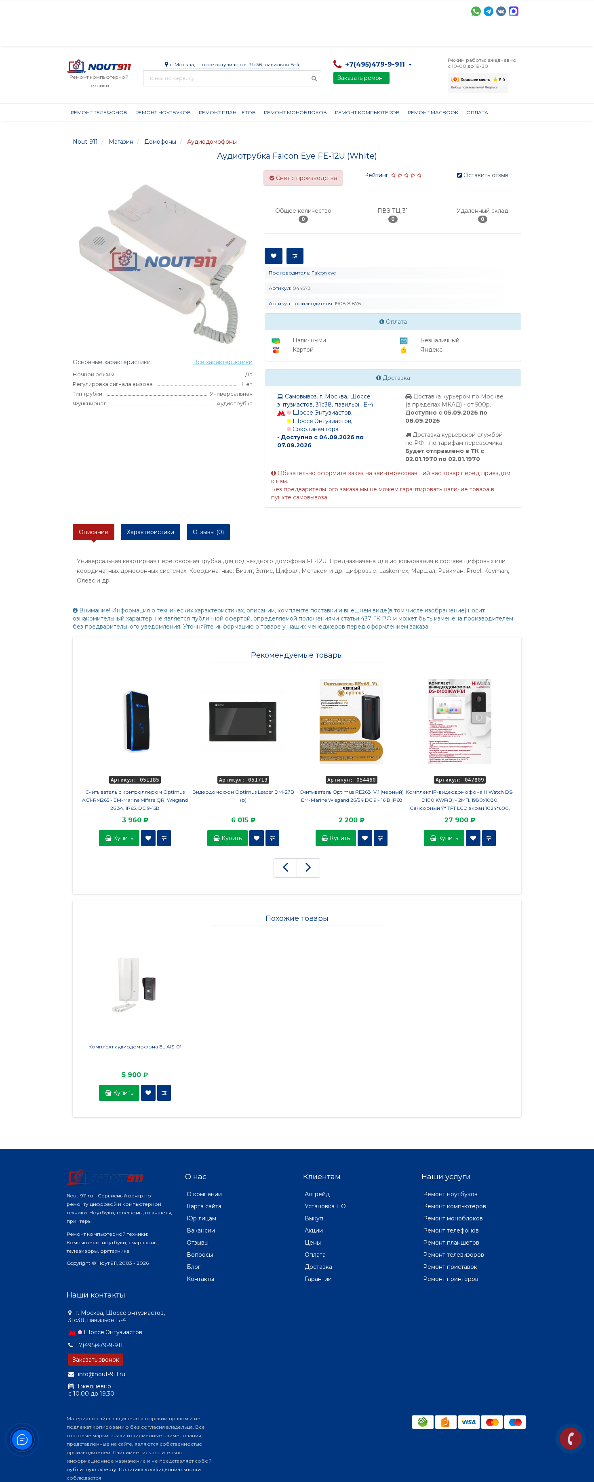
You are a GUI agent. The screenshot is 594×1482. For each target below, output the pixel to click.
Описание (93, 532)
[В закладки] (148, 838)
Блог (193, 1266)
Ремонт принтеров (450, 1279)
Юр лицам (201, 1218)
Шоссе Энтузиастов (113, 1332)
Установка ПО (325, 1206)
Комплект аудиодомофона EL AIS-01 (134, 1047)
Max (513, 11)
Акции (208, 36)
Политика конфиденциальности (160, 1469)
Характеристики (150, 532)
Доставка (140, 36)
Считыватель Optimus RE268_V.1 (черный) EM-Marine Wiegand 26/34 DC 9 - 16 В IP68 (351, 796)
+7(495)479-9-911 (99, 1345)
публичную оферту (91, 1469)
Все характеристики (223, 362)
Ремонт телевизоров (453, 1254)
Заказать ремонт (361, 78)
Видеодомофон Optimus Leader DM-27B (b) (243, 796)
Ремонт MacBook (433, 112)
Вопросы (200, 1254)
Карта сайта (204, 1206)
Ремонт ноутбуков (163, 112)
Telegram (488, 11)
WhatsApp (476, 11)
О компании (96, 36)
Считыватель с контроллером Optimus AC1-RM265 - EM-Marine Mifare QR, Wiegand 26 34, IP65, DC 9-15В (135, 800)
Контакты (441, 36)
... (498, 112)
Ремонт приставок (450, 1266)
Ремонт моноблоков (295, 112)
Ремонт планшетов (227, 112)
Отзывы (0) (208, 532)
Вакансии (201, 1230)
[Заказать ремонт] (571, 1438)
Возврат (330, 36)
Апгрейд (317, 1194)
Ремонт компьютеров (367, 112)
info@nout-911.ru (100, 1374)
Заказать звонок (95, 1359)
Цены (313, 1242)
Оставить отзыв (485, 175)
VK (501, 11)
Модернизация (284, 36)
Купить (122, 838)
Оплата (176, 36)
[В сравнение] (164, 838)
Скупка (239, 36)
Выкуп (314, 1218)
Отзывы (404, 36)
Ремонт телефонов (99, 112)
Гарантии (367, 36)
